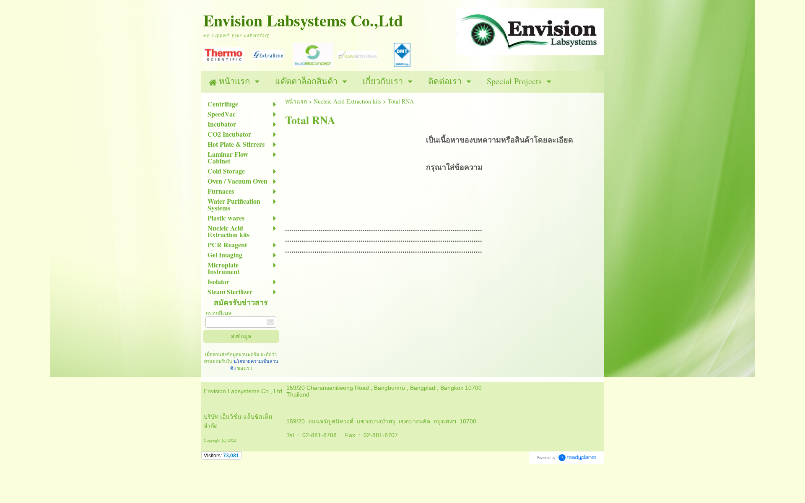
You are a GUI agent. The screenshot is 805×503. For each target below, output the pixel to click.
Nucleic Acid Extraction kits (347, 101)
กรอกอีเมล (218, 313)
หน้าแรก (296, 101)
